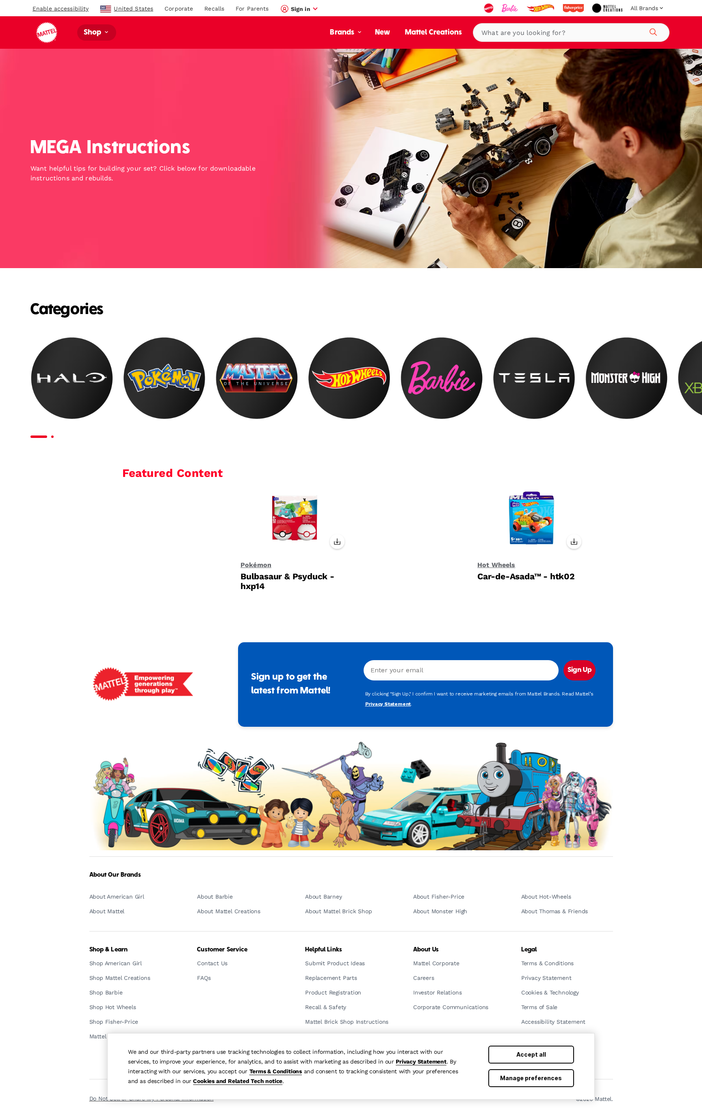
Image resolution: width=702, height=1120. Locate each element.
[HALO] (71, 377)
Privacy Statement (421, 1061)
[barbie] (510, 8)
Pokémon (255, 565)
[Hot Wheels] (349, 377)
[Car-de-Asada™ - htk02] (531, 522)
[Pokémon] (164, 377)
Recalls (214, 8)
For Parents (252, 8)
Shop (93, 32)
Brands (343, 32)
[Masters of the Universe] (256, 377)
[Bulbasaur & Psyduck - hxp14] (294, 522)
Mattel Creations (433, 32)
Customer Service (222, 950)
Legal (529, 950)
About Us (426, 950)
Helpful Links (323, 950)
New (382, 32)
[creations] (608, 8)
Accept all (531, 1054)
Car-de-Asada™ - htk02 (526, 576)
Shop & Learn (108, 950)
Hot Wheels (496, 565)
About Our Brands (115, 875)
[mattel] (489, 8)
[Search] (652, 31)
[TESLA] (534, 377)
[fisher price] (574, 8)
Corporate (179, 8)
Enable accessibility (60, 8)
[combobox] (571, 32)
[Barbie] (441, 377)
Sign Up (580, 670)
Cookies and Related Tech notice (237, 1081)
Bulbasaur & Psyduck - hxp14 (287, 581)
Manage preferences (531, 1078)
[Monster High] (626, 377)
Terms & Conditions (275, 1071)
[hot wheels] (541, 8)
